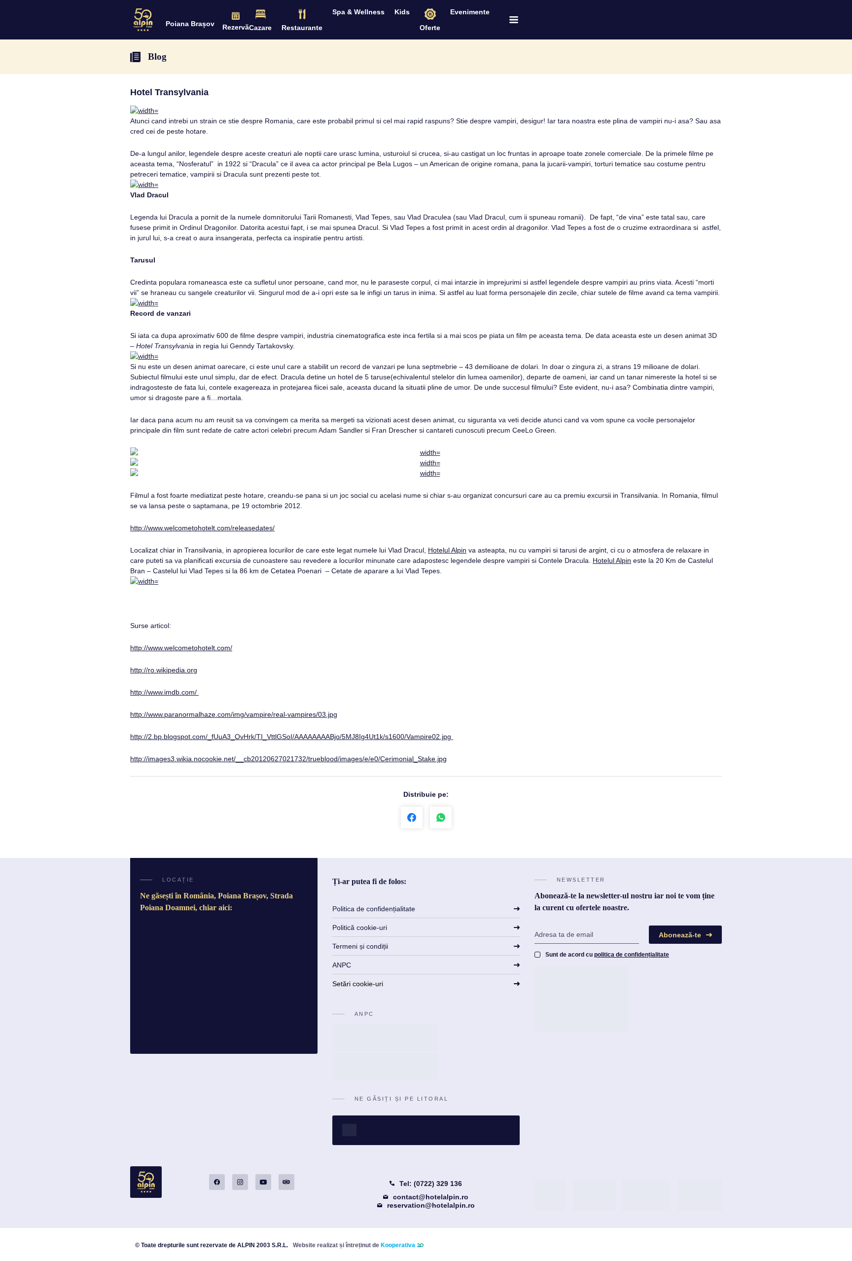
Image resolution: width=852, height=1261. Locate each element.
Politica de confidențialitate (373, 909)
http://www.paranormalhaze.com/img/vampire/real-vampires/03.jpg (233, 714)
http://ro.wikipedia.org (163, 670)
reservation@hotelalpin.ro (431, 1205)
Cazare (260, 28)
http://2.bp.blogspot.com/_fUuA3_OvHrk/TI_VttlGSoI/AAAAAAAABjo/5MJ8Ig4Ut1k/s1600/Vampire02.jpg (291, 737)
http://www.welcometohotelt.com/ (181, 648)
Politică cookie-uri (359, 927)
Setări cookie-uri (357, 984)
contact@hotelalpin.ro (430, 1197)
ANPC (341, 965)
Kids (402, 12)
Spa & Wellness (358, 12)
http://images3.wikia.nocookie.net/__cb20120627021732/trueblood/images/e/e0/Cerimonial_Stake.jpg (288, 759)
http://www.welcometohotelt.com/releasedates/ (202, 528)
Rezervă (235, 27)
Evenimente (470, 12)
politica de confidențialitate (631, 954)
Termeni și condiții (360, 946)
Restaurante (302, 28)
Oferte (430, 28)
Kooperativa (398, 1245)
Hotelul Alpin (447, 550)
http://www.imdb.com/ (164, 692)
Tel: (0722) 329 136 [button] (430, 1183)
